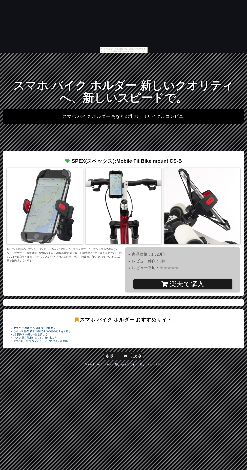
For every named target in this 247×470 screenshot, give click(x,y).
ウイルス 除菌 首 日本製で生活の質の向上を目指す (42, 331)
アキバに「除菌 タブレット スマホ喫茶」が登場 (40, 340)
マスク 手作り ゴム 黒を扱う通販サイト (35, 328)
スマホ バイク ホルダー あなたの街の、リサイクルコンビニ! (124, 116)
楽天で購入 (186, 284)
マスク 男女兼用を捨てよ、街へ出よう (35, 337)
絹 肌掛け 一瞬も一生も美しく (30, 334)
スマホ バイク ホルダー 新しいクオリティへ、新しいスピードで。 (123, 91)
